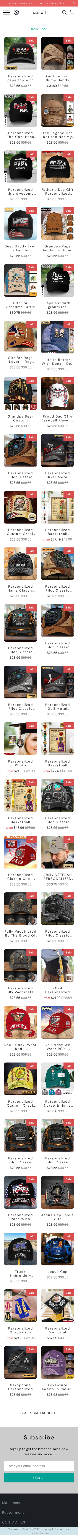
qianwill (39, 12)
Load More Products (39, 1413)
